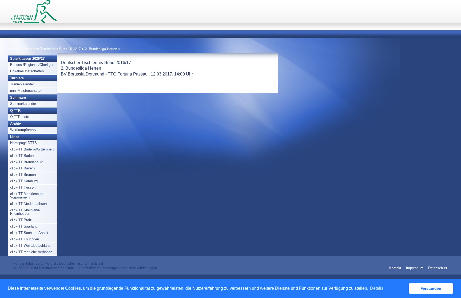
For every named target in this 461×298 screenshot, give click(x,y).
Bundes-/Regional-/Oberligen (32, 65)
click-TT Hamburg (24, 181)
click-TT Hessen (22, 187)
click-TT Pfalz (21, 220)
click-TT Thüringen (24, 239)
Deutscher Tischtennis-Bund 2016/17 (52, 49)
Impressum (414, 268)
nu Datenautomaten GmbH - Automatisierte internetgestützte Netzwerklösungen (95, 268)
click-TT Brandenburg (26, 162)
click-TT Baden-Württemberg (32, 149)
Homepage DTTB (23, 143)
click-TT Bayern (22, 168)
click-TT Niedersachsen (28, 204)
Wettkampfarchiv (23, 130)
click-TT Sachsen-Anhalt (29, 233)
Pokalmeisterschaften (27, 71)
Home (14, 49)
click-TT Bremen (23, 175)
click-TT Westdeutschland (30, 246)
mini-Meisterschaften (26, 91)
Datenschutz (438, 268)
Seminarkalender (23, 104)
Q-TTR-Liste (19, 117)
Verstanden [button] (431, 288)
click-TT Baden (22, 156)
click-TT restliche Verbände (31, 252)
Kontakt (395, 268)
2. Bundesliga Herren (101, 49)
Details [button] (376, 288)
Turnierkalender (22, 84)
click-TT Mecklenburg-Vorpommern (27, 195)
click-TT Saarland (23, 226)
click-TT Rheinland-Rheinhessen (25, 212)
